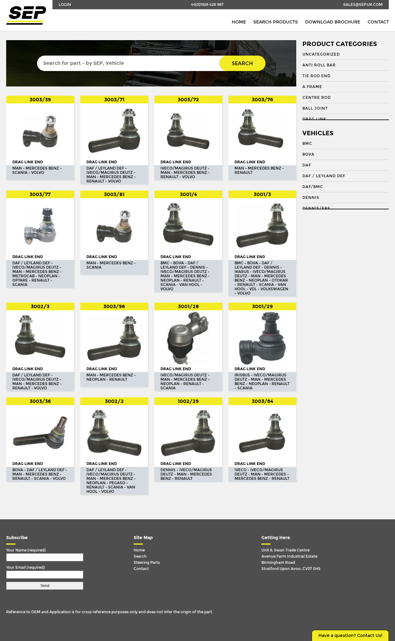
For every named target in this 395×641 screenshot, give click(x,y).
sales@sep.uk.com (363, 4)
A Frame (312, 87)
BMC (307, 143)
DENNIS (310, 197)
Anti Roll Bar (319, 65)
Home (239, 22)
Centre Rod (316, 97)
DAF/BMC (312, 187)
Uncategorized (321, 54)
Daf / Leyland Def (323, 176)
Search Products (275, 22)
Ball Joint (315, 108)
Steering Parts (147, 562)
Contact (378, 22)
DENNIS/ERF (316, 208)
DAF (306, 165)
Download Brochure (332, 22)
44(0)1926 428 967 (207, 4)
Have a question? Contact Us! (350, 635)
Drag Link (314, 119)
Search (242, 63)
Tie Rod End (316, 76)
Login (65, 4)
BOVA (308, 154)
